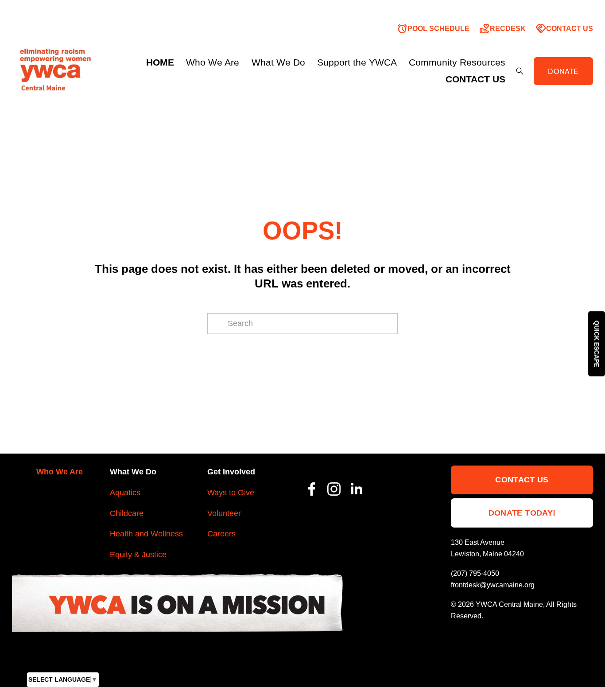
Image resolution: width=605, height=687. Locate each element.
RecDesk (502, 29)
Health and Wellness (146, 533)
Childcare (126, 513)
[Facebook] (312, 489)
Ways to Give (230, 492)
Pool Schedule (433, 29)
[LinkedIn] (356, 489)
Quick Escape (596, 343)
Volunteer (224, 513)
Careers (221, 533)
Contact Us (564, 29)
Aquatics (125, 492)
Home (160, 62)
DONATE (563, 71)
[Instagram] (334, 489)
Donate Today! (522, 512)
